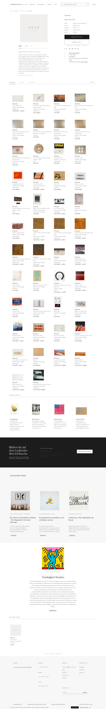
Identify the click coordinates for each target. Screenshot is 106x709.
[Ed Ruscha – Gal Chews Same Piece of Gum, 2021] (17, 199)
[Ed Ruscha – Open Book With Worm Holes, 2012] (38, 301)
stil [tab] (31, 46)
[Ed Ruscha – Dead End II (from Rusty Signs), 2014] (80, 223)
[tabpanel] (34, 63)
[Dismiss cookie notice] (90, 707)
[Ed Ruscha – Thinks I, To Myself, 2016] (80, 301)
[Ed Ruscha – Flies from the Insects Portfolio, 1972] (38, 122)
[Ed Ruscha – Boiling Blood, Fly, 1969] (17, 174)
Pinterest (81, 672)
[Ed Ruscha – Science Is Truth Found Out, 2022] (80, 326)
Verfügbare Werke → (77, 42)
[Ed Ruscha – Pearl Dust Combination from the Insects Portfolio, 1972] (17, 122)
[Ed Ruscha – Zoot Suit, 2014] (17, 275)
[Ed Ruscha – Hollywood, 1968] (80, 350)
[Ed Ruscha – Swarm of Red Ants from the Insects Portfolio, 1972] (17, 148)
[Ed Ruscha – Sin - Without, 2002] (59, 199)
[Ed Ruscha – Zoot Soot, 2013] (80, 148)
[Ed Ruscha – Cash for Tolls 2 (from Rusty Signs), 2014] (59, 223)
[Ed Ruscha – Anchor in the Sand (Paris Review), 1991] (59, 96)
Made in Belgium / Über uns (69, 667)
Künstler (32, 4)
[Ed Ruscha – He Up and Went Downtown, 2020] (38, 148)
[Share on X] (72, 48)
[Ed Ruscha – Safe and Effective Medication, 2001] (38, 375)
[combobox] (75, 4)
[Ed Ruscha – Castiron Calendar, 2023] (17, 223)
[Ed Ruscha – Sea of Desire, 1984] (38, 174)
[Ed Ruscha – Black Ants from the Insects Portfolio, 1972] (59, 122)
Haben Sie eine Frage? (74, 53)
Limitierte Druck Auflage (79, 23)
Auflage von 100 (77, 30)
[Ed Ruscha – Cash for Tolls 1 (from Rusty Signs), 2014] (38, 223)
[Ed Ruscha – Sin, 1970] (59, 249)
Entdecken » (53, 610)
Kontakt (64, 678)
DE (93, 4)
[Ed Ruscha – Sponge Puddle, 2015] (80, 249)
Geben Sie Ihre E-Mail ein (46, 448)
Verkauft (75, 32)
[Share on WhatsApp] (77, 48)
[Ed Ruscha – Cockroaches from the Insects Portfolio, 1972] (80, 122)
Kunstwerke (40, 4)
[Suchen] (87, 4)
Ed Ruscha (67, 15)
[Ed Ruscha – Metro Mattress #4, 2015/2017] (17, 350)
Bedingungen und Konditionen (37, 704)
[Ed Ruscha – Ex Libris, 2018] (17, 301)
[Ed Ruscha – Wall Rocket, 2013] (17, 326)
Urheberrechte (17, 704)
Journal (49, 4)
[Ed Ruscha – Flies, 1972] (38, 350)
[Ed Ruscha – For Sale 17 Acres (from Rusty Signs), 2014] (38, 249)
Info (55, 4)
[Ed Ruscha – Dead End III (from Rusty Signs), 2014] (17, 249)
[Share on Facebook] (69, 48)
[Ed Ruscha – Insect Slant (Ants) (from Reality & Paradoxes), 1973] (38, 96)
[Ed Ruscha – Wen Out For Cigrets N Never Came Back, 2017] (59, 275)
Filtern (91, 82)
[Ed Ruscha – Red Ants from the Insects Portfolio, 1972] (80, 96)
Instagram (81, 667)
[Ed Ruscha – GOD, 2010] (80, 199)
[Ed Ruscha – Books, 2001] (59, 301)
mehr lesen (13, 535)
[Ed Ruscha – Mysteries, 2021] (80, 275)
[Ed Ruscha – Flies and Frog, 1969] (59, 326)
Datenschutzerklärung (58, 704)
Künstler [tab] (26, 46)
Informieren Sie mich (76, 37)
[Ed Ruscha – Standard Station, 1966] (59, 350)
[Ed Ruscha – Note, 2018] (59, 174)
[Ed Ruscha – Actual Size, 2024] (59, 148)
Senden (85, 692)
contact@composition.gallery (22, 667)
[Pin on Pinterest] (75, 48)
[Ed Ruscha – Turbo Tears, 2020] (38, 326)
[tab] (12, 83)
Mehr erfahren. (84, 61)
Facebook (81, 670)
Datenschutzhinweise (84, 707)
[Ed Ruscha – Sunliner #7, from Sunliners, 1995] (38, 199)
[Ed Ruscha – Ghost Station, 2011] (17, 96)
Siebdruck (75, 25)
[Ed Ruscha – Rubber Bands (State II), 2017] (38, 275)
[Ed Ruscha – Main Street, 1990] (80, 174)
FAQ (63, 670)
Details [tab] (20, 46)
